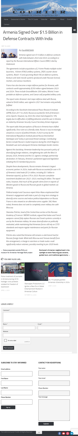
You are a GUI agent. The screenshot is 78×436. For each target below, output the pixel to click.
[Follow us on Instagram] (67, 433)
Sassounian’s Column (18, 19)
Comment (6, 310)
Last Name (4, 388)
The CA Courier (33, 19)
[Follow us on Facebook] (59, 433)
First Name (4, 378)
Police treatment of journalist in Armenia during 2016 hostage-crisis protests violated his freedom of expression (11, 281)
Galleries (53, 19)
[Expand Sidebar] (74, 30)
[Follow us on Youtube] (63, 433)
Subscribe (44, 19)
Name (5, 324)
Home (6, 19)
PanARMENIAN (27, 50)
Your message (43, 397)
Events (69, 19)
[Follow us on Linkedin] (71, 433)
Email (40, 324)
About (62, 19)
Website (5, 331)
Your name (41, 368)
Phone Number (6, 397)
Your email (41, 378)
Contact (6, 24)
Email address (5, 369)
